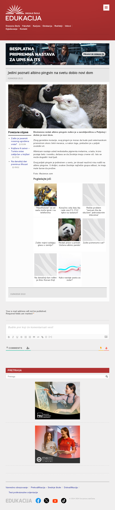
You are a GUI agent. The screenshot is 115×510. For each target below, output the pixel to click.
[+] (50, 337)
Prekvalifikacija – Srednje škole (46, 487)
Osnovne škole (13, 26)
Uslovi (68, 26)
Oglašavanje (11, 29)
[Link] (42, 337)
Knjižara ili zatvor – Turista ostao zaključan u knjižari (20, 151)
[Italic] (13, 337)
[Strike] (21, 337)
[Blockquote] (34, 337)
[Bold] (9, 337)
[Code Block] (38, 337)
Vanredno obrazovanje (17, 487)
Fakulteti (26, 26)
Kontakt (23, 29)
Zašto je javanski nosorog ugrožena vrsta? (20, 141)
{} (46, 337)
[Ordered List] (26, 337)
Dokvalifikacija (71, 487)
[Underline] (17, 337)
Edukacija (47, 26)
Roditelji (59, 26)
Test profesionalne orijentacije (23, 492)
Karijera (36, 26)
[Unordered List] (30, 337)
